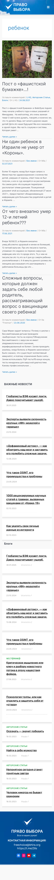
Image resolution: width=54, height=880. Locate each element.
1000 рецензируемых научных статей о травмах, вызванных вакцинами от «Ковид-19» (26, 499)
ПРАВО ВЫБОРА (21, 7)
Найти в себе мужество (21, 750)
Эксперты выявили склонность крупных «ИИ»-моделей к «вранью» (26, 423)
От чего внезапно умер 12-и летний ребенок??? (26, 217)
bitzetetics (26, 565)
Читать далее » (9, 137)
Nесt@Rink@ (13, 658)
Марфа (24, 736)
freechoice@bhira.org (27, 844)
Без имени (31, 161)
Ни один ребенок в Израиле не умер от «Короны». (23, 147)
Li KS (28, 97)
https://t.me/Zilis (27, 848)
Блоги (5, 100)
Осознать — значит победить (25, 731)
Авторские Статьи (41, 97)
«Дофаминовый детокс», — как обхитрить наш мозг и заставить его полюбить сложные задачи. (27, 449)
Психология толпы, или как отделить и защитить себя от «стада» (24, 700)
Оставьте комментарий (13, 97)
